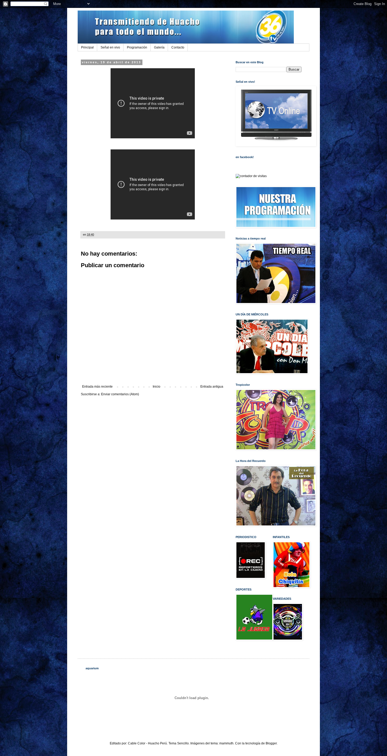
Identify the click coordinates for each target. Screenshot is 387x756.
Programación (137, 47)
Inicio (156, 386)
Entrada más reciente (97, 386)
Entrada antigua (211, 386)
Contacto (177, 47)
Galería (159, 47)
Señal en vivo (110, 47)
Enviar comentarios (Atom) (120, 394)
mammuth (226, 743)
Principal (87, 47)
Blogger (271, 743)
